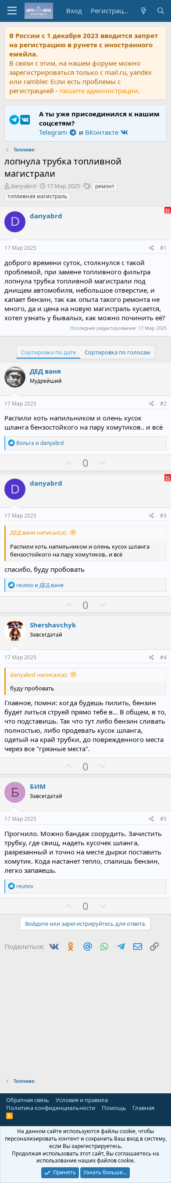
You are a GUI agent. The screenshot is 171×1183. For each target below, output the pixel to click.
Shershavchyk (53, 624)
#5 (163, 818)
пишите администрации (99, 90)
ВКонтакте (102, 132)
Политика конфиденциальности (50, 1108)
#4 (163, 657)
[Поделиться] (151, 248)
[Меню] (12, 11)
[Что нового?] (143, 11)
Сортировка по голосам (117, 352)
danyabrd (23, 186)
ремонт (104, 186)
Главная (143, 1108)
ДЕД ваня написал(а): (38, 532)
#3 (163, 515)
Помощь (114, 1108)
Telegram (54, 132)
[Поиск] (160, 11)
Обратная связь (27, 1100)
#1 (163, 248)
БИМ (38, 786)
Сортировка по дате (48, 352)
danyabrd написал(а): (39, 675)
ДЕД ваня (45, 371)
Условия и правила (82, 1100)
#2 (163, 403)
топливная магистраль (37, 196)
